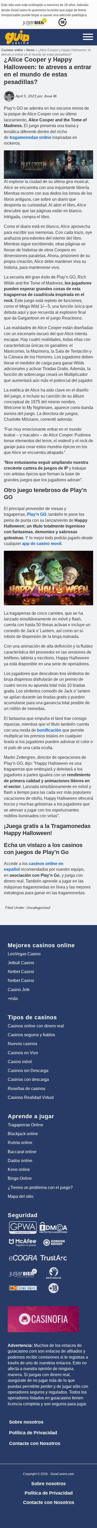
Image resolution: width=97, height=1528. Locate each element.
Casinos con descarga (28, 1079)
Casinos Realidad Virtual (31, 1097)
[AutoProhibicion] (53, 1269)
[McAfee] (23, 1238)
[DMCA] (53, 1223)
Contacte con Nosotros (34, 1443)
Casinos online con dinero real (36, 1026)
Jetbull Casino (21, 963)
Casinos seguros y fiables (31, 1035)
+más (13, 998)
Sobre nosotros (26, 1422)
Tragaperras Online (25, 1125)
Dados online (20, 1160)
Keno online (19, 1169)
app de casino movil (41, 543)
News (30, 50)
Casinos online (12, 50)
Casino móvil (20, 1061)
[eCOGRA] (23, 1254)
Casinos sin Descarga (28, 1070)
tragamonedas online (30, 137)
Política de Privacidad (33, 1432)
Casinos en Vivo (23, 1053)
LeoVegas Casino (24, 954)
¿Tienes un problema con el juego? (40, 1187)
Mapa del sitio (20, 1196)
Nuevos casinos (22, 1043)
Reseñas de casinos (26, 1088)
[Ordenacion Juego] (23, 1284)
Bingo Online (20, 1178)
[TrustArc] (53, 1254)
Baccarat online (22, 1152)
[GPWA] (23, 1223)
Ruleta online (20, 1142)
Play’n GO (36, 514)
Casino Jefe (19, 989)
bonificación (49, 730)
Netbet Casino (21, 971)
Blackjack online (23, 1134)
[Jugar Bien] (23, 1269)
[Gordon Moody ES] (53, 1238)
